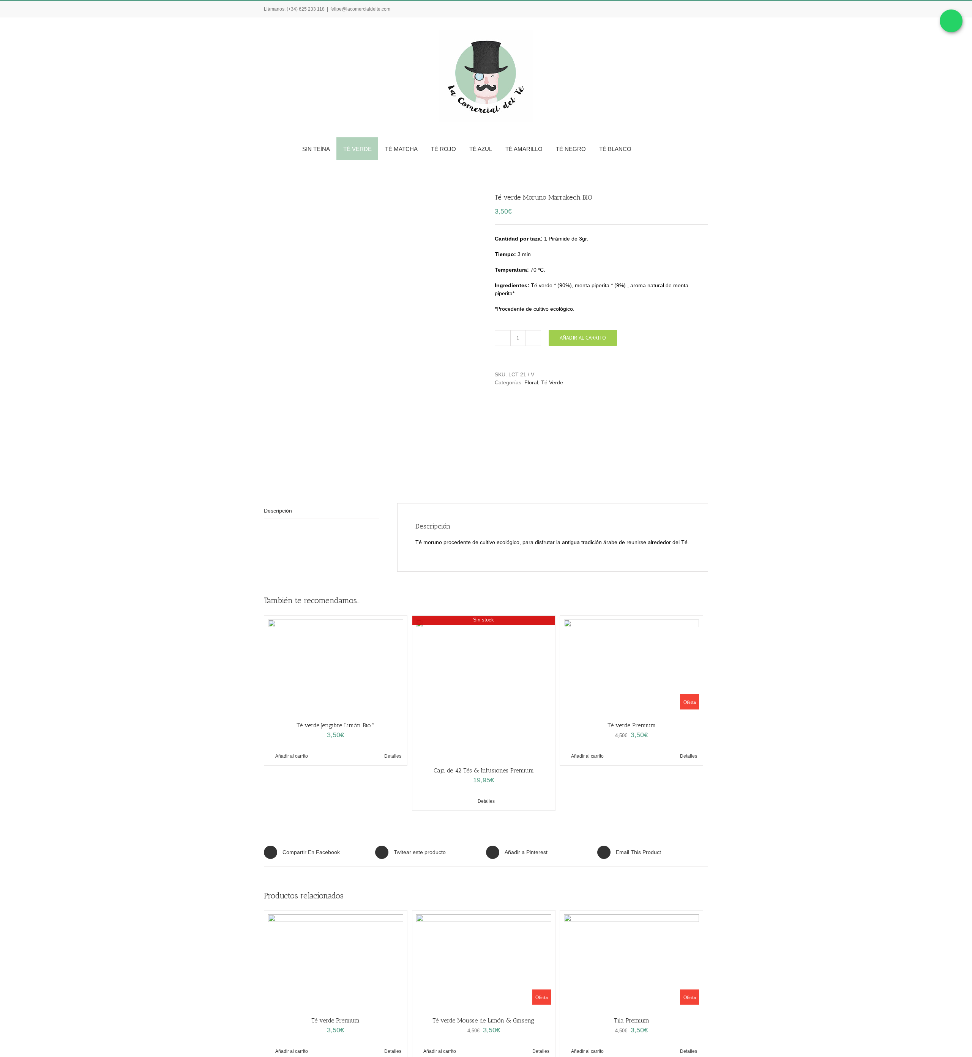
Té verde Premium (632, 725)
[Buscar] (668, 148)
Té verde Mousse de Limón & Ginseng (483, 1020)
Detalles (392, 756)
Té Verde (552, 382)
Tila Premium (631, 1020)
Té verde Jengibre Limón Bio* (336, 725)
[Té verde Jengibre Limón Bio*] (335, 664)
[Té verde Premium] (335, 959)
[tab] (321, 511)
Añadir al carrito (583, 337)
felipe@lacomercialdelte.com (360, 9)
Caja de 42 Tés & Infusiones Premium (484, 770)
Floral (531, 382)
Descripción (278, 511)
